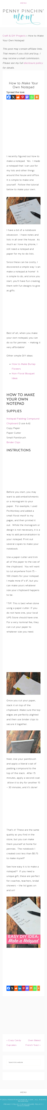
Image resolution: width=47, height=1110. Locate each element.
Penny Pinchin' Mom (23, 17)
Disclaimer (23, 1106)
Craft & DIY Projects (14, 36)
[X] (13, 97)
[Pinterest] (22, 97)
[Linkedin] (20, 988)
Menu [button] (23, 3)
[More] (37, 97)
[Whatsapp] (31, 97)
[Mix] (31, 988)
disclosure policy (33, 63)
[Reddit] (18, 97)
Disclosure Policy (32, 1104)
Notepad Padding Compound (23, 419)
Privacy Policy (12, 1104)
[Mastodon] (27, 97)
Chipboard (12, 423)
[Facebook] (9, 97)
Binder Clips (13, 442)
